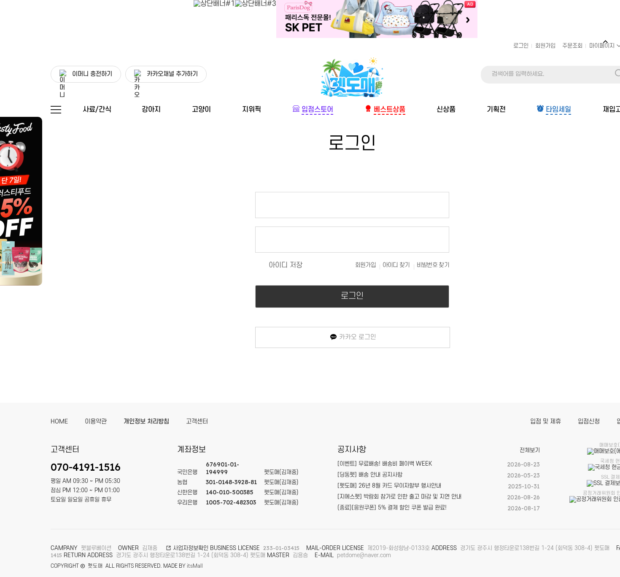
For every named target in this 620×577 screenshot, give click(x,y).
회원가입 (545, 46)
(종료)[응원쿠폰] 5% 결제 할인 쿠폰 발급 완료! (392, 507)
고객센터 (197, 421)
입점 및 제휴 (545, 421)
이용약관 (96, 421)
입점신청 (589, 421)
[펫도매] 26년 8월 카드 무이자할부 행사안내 (389, 486)
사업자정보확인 (189, 548)
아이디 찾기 (396, 265)
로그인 (520, 46)
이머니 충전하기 (92, 74)
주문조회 (572, 46)
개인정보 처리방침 (146, 421)
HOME (59, 421)
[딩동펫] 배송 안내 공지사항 (369, 475)
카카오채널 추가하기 (172, 74)
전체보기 (530, 450)
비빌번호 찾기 (433, 265)
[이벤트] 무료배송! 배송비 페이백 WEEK (384, 464)
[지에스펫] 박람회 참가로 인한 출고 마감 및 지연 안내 (399, 496)
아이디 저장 (285, 265)
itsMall (195, 566)
